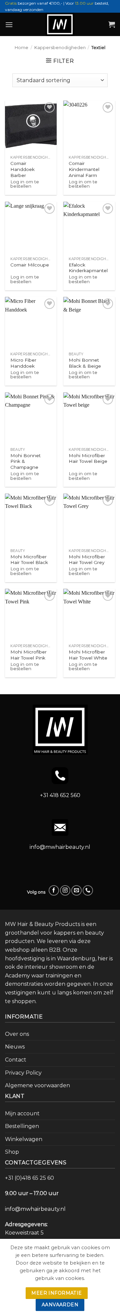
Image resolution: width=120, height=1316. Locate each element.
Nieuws (15, 1047)
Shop (12, 1152)
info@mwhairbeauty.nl (60, 847)
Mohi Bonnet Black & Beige (85, 363)
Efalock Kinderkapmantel (88, 267)
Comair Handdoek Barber (22, 169)
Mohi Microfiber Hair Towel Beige (88, 458)
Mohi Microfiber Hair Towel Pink (28, 655)
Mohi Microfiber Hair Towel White (88, 655)
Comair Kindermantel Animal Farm (84, 169)
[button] (9, 24)
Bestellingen (22, 1126)
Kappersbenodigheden (60, 47)
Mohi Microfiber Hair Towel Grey (87, 559)
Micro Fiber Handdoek (23, 363)
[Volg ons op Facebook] (54, 890)
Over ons (17, 1034)
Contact (15, 1060)
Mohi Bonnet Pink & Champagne (25, 461)
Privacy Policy (23, 1073)
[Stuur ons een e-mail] (76, 890)
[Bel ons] (88, 890)
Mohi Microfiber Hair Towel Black (29, 559)
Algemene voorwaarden (37, 1085)
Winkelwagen (23, 1139)
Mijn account (22, 1113)
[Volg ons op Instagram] (65, 890)
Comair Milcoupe (29, 264)
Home (21, 47)
